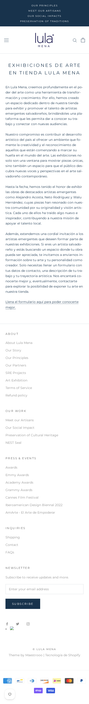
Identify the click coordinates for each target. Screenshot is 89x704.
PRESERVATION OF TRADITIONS (44, 21)
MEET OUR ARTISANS (44, 10)
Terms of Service (18, 388)
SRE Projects (15, 373)
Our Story (13, 350)
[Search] (75, 40)
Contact (11, 545)
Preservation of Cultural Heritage (31, 435)
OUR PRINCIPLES (44, 5)
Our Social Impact (19, 428)
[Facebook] (7, 623)
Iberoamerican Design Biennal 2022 (34, 505)
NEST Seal (13, 443)
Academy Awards (19, 482)
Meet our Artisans (19, 420)
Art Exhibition (16, 380)
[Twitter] (17, 623)
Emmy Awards (17, 475)
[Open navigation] (6, 40)
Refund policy (16, 395)
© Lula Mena (44, 649)
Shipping (12, 537)
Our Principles (16, 358)
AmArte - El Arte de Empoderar (30, 512)
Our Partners (15, 365)
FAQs (9, 552)
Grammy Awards (18, 490)
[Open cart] (83, 40)
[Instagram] (28, 623)
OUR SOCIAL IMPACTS (44, 16)
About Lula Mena (18, 343)
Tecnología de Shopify (62, 655)
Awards (11, 467)
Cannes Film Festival (22, 497)
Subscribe (23, 604)
